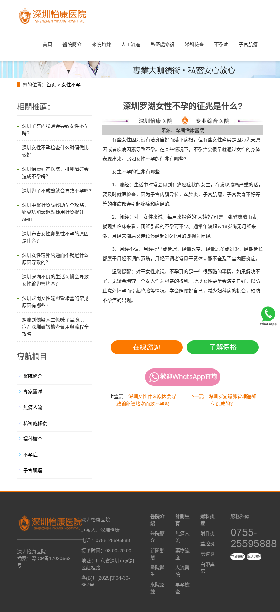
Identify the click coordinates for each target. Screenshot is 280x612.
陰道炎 (207, 554)
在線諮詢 (146, 347)
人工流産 (130, 44)
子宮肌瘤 (248, 44)
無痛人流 (32, 407)
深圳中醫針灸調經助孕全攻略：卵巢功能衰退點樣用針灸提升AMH (55, 212)
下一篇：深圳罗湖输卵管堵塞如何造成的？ (223, 399)
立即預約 (237, 556)
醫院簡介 (72, 44)
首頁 (47, 44)
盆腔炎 (207, 543)
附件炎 (207, 533)
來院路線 (101, 44)
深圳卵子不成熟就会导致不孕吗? (57, 190)
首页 (51, 84)
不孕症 (221, 44)
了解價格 (223, 347)
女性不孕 (71, 84)
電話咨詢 (254, 556)
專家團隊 (32, 391)
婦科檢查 (194, 44)
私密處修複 (162, 44)
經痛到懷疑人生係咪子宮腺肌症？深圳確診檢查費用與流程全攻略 (55, 327)
